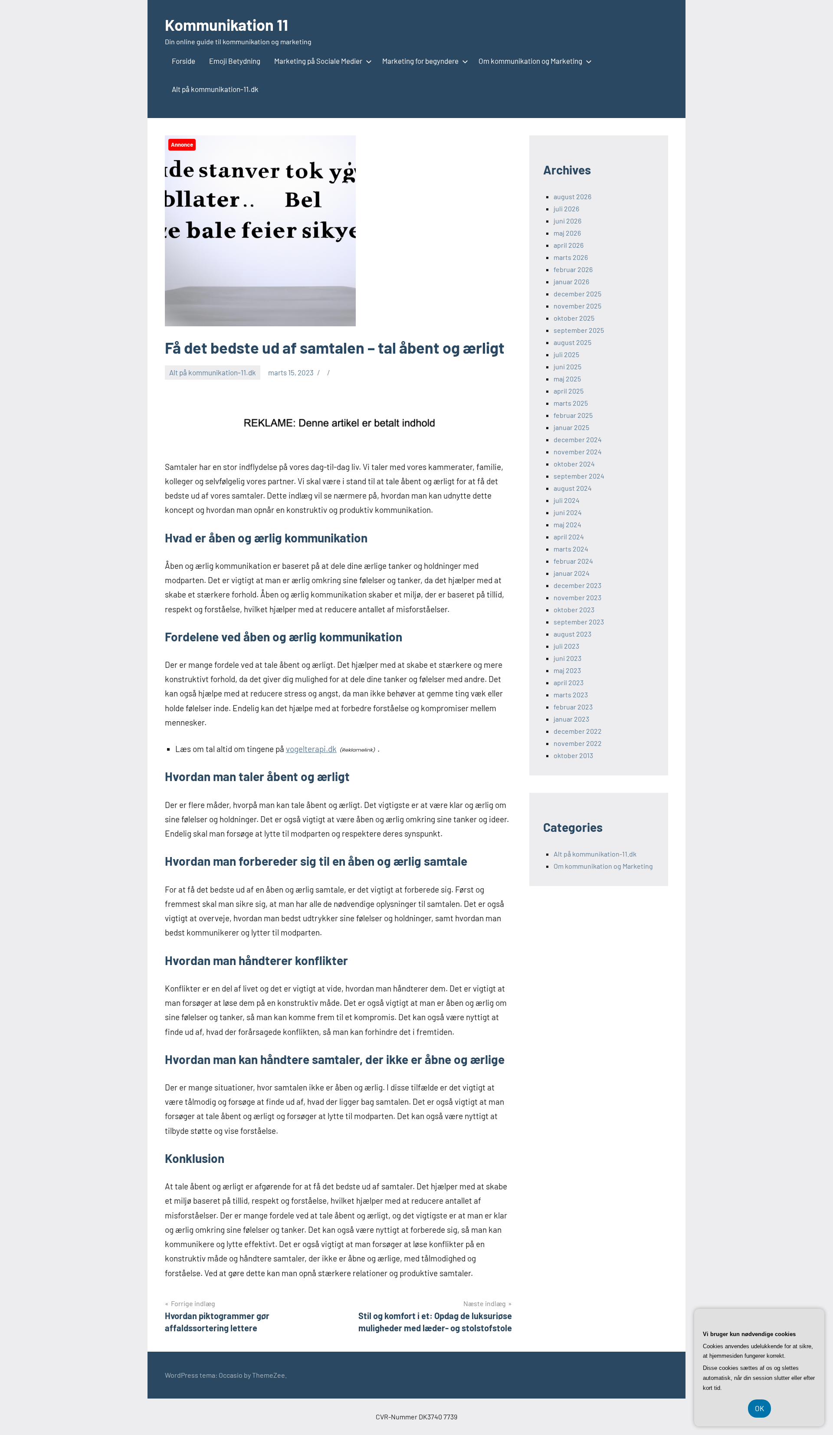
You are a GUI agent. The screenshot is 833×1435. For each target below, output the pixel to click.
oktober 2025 (574, 318)
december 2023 (577, 585)
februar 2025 (573, 415)
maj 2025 (567, 378)
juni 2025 (567, 366)
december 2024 (578, 439)
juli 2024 (567, 500)
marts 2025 (571, 403)
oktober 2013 (573, 755)
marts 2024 (571, 549)
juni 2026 (567, 221)
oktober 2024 (574, 464)
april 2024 (569, 536)
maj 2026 (567, 233)
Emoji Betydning (234, 60)
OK (759, 1408)
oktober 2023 (574, 609)
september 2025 (579, 330)
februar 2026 (573, 269)
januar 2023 (571, 719)
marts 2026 (571, 257)
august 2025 (572, 342)
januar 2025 (571, 427)
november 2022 (578, 743)
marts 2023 (571, 694)
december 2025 (577, 293)
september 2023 (579, 621)
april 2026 (569, 245)
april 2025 (569, 391)
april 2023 (569, 682)
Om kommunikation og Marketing (530, 60)
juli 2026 (566, 208)
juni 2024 (568, 512)
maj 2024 (567, 524)
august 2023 (572, 634)
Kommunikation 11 (226, 24)
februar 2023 (573, 707)
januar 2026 (571, 281)
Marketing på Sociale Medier (318, 60)
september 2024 (579, 476)
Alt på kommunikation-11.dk (215, 89)
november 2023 (577, 597)
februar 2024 (573, 561)
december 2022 (578, 731)
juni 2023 (567, 658)
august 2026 (572, 196)
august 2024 (573, 488)
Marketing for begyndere (420, 60)
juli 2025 (566, 354)
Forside (183, 60)
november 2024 (578, 451)
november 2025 (577, 306)
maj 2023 (567, 670)
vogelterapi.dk (311, 749)
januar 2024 (572, 573)
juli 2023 (566, 646)
